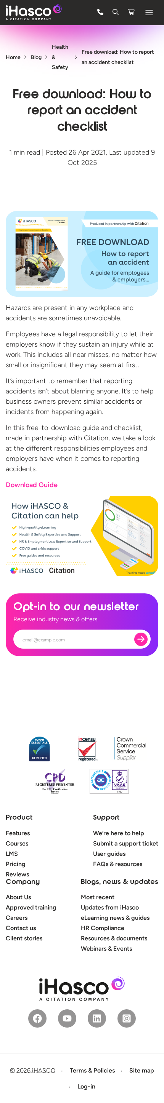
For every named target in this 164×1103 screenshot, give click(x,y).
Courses (17, 843)
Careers (16, 917)
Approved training (31, 907)
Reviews (17, 874)
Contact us (21, 928)
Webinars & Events (106, 948)
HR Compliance (102, 928)
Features (18, 833)
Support (106, 818)
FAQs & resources (117, 864)
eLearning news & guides (115, 917)
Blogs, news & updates (119, 882)
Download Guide (32, 485)
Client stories (24, 938)
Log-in (86, 1086)
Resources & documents (114, 938)
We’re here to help (118, 833)
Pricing (16, 864)
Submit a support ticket (125, 843)
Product (19, 818)
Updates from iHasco (110, 907)
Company (23, 882)
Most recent (97, 897)
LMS (12, 853)
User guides (109, 853)
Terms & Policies (92, 1070)
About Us (18, 897)
